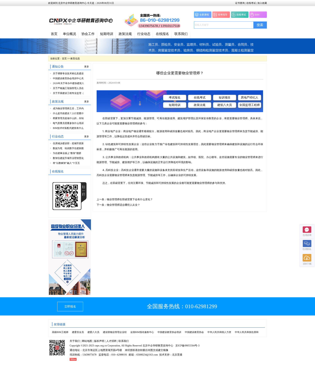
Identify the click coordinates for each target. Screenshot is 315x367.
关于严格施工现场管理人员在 (68, 88)
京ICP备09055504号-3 (187, 345)
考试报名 (174, 97)
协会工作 (88, 34)
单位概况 (69, 34)
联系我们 (181, 34)
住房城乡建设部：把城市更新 (68, 143)
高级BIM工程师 (60, 332)
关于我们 (75, 341)
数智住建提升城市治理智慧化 (68, 158)
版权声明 (99, 341)
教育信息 (75, 58)
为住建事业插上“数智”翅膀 (67, 153)
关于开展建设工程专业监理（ (68, 93)
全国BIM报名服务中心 (142, 332)
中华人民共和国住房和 (246, 332)
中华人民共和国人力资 (219, 332)
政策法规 (125, 34)
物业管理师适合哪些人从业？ (123, 205)
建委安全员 (78, 332)
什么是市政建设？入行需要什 (68, 113)
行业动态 (143, 34)
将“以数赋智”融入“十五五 (66, 163)
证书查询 (240, 3)
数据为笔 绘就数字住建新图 (68, 148)
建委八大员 (93, 332)
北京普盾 (177, 354)
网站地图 (87, 341)
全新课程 (204, 14)
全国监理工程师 (249, 104)
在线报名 (162, 34)
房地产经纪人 (249, 97)
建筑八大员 (224, 104)
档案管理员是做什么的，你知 (68, 118)
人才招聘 (111, 341)
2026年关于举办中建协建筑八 (68, 83)
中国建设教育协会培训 (169, 332)
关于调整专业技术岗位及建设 (68, 73)
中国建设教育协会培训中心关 (68, 78)
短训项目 (224, 97)
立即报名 (70, 306)
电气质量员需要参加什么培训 (68, 123)
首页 (54, 34)
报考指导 (222, 14)
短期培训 (106, 34)
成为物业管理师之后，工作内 (68, 108)
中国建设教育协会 (194, 332)
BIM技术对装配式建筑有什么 (68, 128)
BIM (257, 14)
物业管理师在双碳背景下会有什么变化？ (130, 199)
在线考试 (251, 3)
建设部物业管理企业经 (115, 332)
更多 (86, 66)
